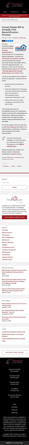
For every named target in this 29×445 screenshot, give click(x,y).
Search (14, 187)
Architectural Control (8, 247)
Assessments (6, 254)
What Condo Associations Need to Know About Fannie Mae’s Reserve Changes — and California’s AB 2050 (14, 281)
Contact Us (14, 12)
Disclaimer (14, 407)
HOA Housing (20, 157)
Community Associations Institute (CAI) (13, 332)
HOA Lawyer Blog (14, 5)
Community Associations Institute (13, 58)
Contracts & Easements (9, 249)
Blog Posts (14, 412)
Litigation (4, 245)
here (25, 125)
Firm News (5, 230)
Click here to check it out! (14, 217)
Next (19, 166)
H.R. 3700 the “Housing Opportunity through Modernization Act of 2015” (14, 71)
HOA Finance (10, 157)
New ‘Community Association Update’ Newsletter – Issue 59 (13, 311)
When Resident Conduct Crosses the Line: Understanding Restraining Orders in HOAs (14, 272)
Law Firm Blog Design (14, 443)
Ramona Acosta (16, 154)
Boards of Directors (7, 242)
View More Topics (7, 259)
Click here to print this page (14, 352)
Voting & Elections (7, 257)
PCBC (4, 341)
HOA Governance (7, 232)
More (24, 12)
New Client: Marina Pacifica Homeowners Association (14, 318)
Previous (6, 166)
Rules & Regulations (8, 237)
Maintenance (5, 240)
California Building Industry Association (13, 338)
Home (5, 12)
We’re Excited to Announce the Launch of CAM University (14, 304)
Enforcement (6, 235)
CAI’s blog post (12, 127)
